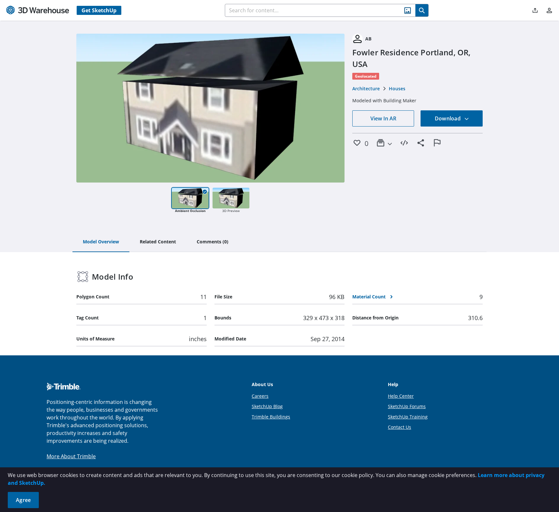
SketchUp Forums (407, 406)
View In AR (383, 118)
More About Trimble (71, 456)
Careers (260, 396)
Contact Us (399, 427)
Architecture (366, 88)
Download (448, 118)
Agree (23, 500)
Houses (397, 88)
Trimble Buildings (271, 417)
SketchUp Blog (267, 406)
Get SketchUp (99, 10)
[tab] (100, 242)
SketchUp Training (408, 417)
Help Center (401, 396)
